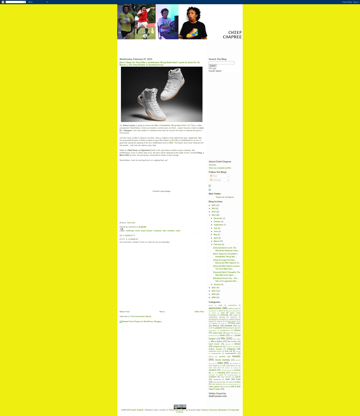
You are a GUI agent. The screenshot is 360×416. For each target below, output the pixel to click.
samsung (234, 373)
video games (214, 387)
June (216, 231)
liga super (236, 339)
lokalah (227, 344)
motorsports (230, 353)
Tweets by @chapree (225, 197)
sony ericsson (225, 377)
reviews (237, 370)
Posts (214, 176)
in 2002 (170, 143)
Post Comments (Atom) (141, 316)
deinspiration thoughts (217, 319)
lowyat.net (217, 347)
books (214, 313)
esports (219, 321)
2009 (214, 298)
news (213, 363)
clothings (130, 231)
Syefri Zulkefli (137, 410)
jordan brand (213, 335)
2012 (214, 288)
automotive (232, 305)
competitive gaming (217, 317)
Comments (216, 180)
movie (211, 356)
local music (214, 344)
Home (162, 312)
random (212, 370)
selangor (212, 375)
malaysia (157, 231)
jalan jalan (217, 333)
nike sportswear (228, 365)
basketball (212, 311)
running (221, 372)
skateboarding (233, 375)
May (216, 235)
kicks (137, 231)
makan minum (215, 349)
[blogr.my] (224, 185)
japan (228, 333)
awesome (215, 308)
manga (238, 351)
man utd (228, 351)
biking (228, 311)
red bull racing (226, 370)
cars (223, 313)
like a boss (232, 341)
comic (235, 315)
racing (235, 368)
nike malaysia (214, 365)
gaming (229, 328)
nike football (234, 363)
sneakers (171, 231)
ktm (231, 335)
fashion (214, 323)
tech (238, 379)
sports (237, 377)
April (216, 238)
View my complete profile (220, 168)
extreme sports (230, 321)
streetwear (217, 379)
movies (222, 357)
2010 (214, 294)
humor (237, 330)
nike (164, 231)
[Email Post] (162, 229)
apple (220, 305)
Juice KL (131, 223)
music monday (222, 360)
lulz (236, 346)
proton (227, 368)
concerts (233, 317)
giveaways (212, 330)
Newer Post (124, 312)
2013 (214, 215)
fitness (216, 325)
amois (211, 305)
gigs (236, 328)
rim (213, 373)
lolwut (237, 344)
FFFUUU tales (234, 323)
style (178, 231)
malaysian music (215, 351)
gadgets (218, 328)
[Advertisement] (180, 47)
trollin (237, 382)
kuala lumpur (146, 231)
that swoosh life (219, 382)
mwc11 (238, 360)
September (219, 225)
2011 (214, 291)
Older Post (199, 312)
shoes (221, 375)
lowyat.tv (229, 346)
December (218, 218)
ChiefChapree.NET (177, 410)
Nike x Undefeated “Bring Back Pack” (170, 125)
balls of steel (233, 308)
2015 (214, 209)
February (218, 244)
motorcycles (216, 353)
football (228, 325)
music (236, 356)
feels (223, 323)
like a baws (216, 341)
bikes (221, 311)
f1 (239, 321)
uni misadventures (231, 384)
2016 (214, 205)
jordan (236, 333)
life (223, 338)
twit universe (217, 384)
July (216, 228)
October (217, 222)
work (226, 387)
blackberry (236, 311)
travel (230, 382)
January (217, 284)
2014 (214, 212)
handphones (225, 330)
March (217, 241)
